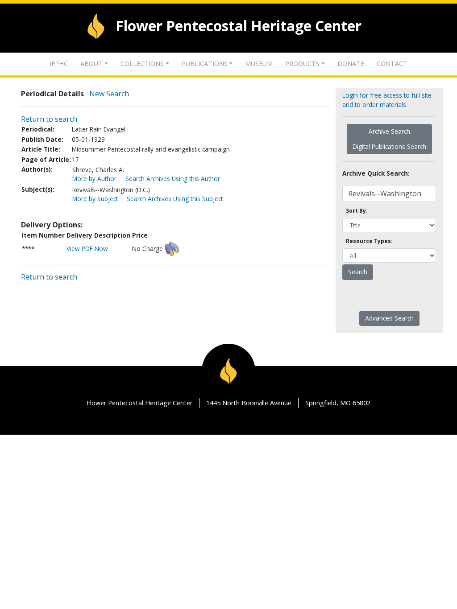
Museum (259, 63)
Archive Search (389, 131)
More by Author (94, 178)
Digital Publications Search (389, 146)
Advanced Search (389, 318)
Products (302, 63)
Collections (142, 63)
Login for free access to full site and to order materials (387, 99)
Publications (205, 63)
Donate (350, 63)
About (91, 63)
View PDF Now (87, 248)
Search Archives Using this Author (172, 178)
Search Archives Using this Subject (175, 198)
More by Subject (95, 198)
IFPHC (59, 63)
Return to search (49, 119)
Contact (392, 63)
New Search (109, 94)
